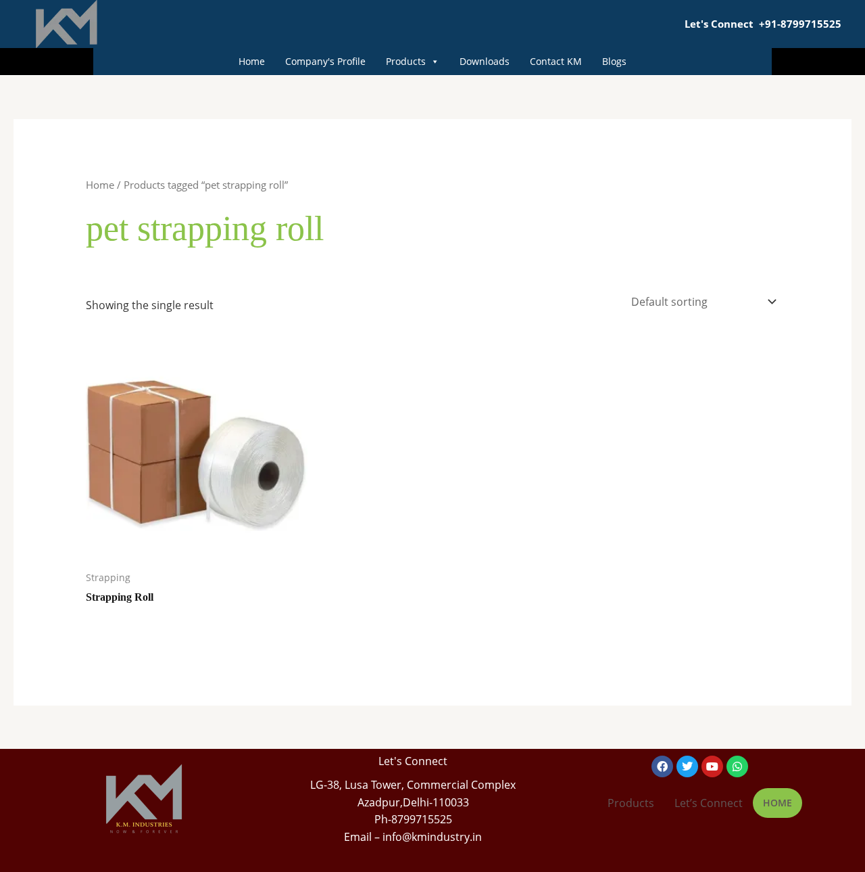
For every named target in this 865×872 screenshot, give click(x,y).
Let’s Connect (708, 803)
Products (406, 61)
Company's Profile (325, 61)
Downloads (485, 61)
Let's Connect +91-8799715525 (763, 23)
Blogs (614, 61)
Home (252, 61)
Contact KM (556, 61)
